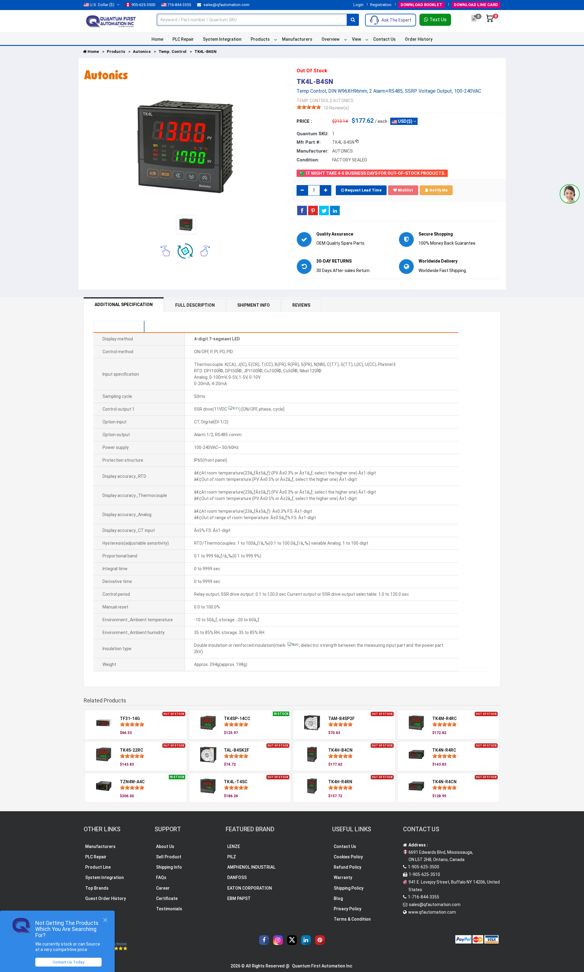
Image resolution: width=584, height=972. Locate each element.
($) (102, 4)
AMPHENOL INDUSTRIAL (251, 867)
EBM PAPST (239, 898)
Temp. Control (172, 51)
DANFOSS (237, 877)
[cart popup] (490, 21)
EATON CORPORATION (249, 888)
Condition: (308, 160)
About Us (165, 846)
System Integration (222, 39)
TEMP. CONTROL (313, 100)
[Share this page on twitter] (324, 210)
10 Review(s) (336, 107)
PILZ (231, 856)
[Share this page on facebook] (302, 210)
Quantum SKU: (312, 133)
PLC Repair (183, 39)
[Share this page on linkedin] (335, 210)
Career (163, 888)
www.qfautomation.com (432, 912)
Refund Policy (347, 867)
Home (157, 39)
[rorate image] (165, 250)
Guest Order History (105, 898)
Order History (419, 39)
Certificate (167, 898)
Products (260, 39)
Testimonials (169, 908)
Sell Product (168, 856)
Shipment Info (253, 305)
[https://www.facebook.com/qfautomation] (264, 940)
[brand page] (106, 74)
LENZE (233, 846)
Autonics (142, 51)
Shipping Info (169, 867)
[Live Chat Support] (570, 193)
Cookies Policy (348, 856)
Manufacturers (297, 39)
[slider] (309, 107)
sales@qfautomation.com (226, 4)
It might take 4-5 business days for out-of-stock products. (375, 173)
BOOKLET (421, 4)
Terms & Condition (352, 919)
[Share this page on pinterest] (313, 210)
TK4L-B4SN (205, 51)
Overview (330, 39)
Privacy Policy (347, 908)
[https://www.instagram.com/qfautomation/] (278, 940)
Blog (338, 898)
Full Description (195, 305)
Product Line (98, 867)
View (356, 39)
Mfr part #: (309, 142)
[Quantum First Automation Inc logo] (111, 21)
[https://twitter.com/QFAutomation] (292, 940)
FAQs (161, 877)
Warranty (343, 877)
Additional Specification (124, 304)
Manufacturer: (312, 151)
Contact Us (384, 39)
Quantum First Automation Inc (322, 965)
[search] (353, 20)
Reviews (301, 305)
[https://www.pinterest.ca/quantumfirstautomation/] (320, 940)
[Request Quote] (474, 21)
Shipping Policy (348, 888)
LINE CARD (476, 4)
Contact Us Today (68, 962)
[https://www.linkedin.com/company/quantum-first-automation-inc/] (306, 940)
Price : (304, 121)
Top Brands (97, 888)
